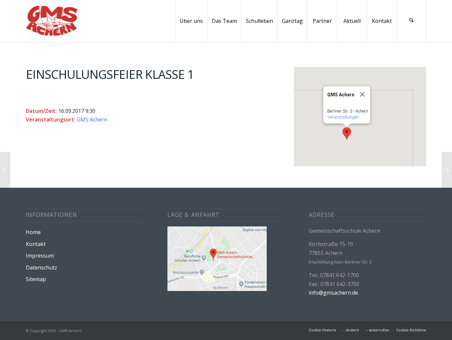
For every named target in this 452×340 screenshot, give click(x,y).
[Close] (362, 94)
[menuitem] (191, 21)
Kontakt (36, 244)
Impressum (40, 255)
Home (33, 232)
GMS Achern (92, 119)
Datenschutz (41, 267)
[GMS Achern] (52, 21)
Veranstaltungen (343, 117)
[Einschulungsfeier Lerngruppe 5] (5, 170)
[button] (346, 133)
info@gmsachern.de (333, 292)
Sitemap (36, 279)
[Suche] (411, 21)
